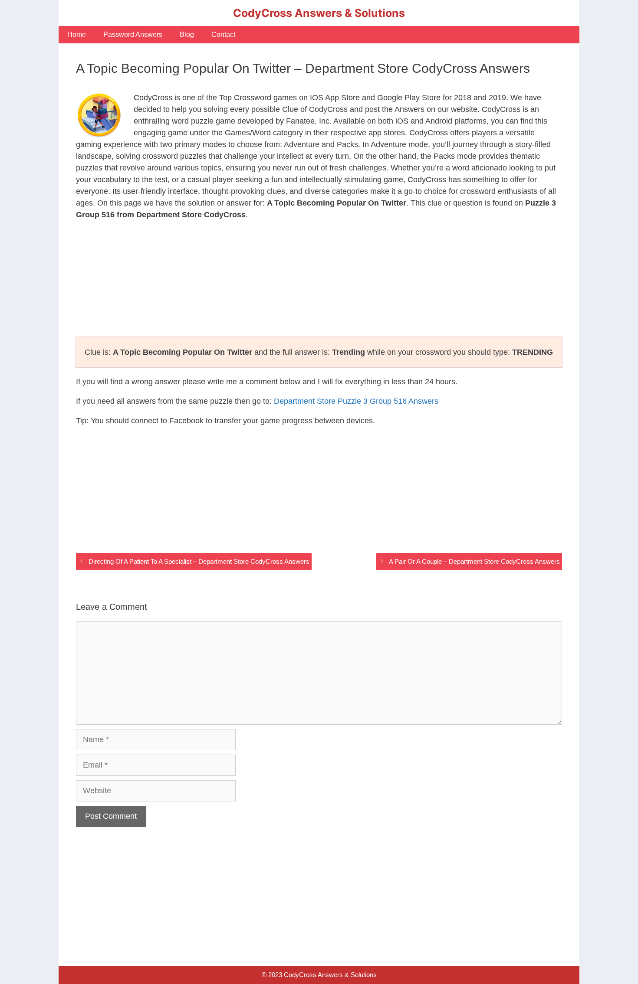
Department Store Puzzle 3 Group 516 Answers (356, 401)
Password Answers (132, 34)
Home (76, 34)
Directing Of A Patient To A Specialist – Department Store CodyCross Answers (199, 561)
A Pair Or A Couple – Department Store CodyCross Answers (474, 561)
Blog (187, 34)
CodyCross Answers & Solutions (319, 13)
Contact (223, 34)
